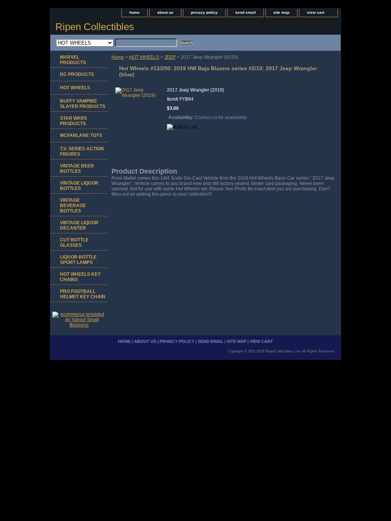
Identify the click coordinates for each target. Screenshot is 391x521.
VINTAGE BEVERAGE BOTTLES (73, 206)
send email (245, 12)
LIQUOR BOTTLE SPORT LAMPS (78, 259)
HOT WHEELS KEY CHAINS (80, 277)
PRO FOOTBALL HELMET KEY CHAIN (82, 294)
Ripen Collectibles (94, 26)
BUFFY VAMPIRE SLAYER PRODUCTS (82, 103)
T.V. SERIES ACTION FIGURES (82, 151)
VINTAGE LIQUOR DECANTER (79, 225)
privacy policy (204, 12)
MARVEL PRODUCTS (73, 60)
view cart (315, 12)
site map (281, 12)
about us (165, 12)
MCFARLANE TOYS (81, 135)
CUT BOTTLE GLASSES (74, 242)
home (134, 12)
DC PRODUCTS (77, 74)
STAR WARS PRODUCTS (73, 121)
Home (117, 57)
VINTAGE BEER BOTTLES (77, 168)
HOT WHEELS (144, 57)
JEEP (170, 57)
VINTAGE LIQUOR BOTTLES (79, 185)
